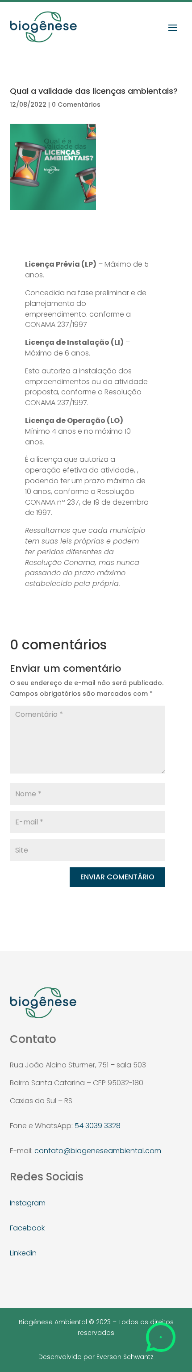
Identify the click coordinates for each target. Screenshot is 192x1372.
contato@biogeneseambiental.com (97, 1151)
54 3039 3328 (98, 1126)
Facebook (27, 1228)
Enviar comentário (117, 877)
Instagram (28, 1203)
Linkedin (23, 1253)
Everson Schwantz (125, 1356)
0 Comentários (76, 104)
